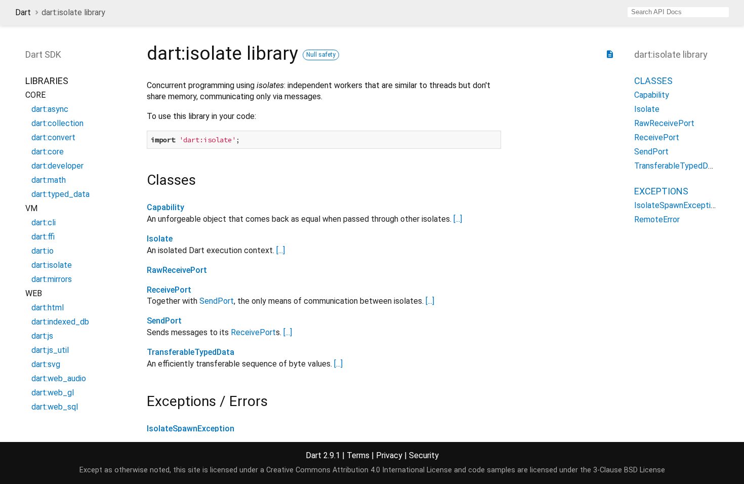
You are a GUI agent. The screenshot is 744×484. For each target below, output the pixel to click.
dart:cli (43, 222)
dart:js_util (50, 350)
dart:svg (45, 364)
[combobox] (678, 12)
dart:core (47, 151)
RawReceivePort (177, 270)
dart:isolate (51, 265)
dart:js (42, 336)
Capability (165, 207)
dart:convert (53, 137)
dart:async (49, 109)
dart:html (47, 307)
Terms (358, 455)
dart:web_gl (52, 392)
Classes (653, 80)
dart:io (42, 251)
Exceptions (661, 191)
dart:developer (57, 166)
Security (424, 455)
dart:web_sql (54, 407)
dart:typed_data (60, 194)
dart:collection (57, 123)
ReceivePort (169, 290)
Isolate (160, 239)
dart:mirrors (51, 279)
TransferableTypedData (190, 352)
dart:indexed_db (60, 322)
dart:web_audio (58, 378)
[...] (457, 219)
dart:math (48, 180)
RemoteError (657, 219)
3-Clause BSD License (629, 470)
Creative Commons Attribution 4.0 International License (359, 470)
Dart (23, 12)
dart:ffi (43, 236)
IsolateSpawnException (190, 428)
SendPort (216, 301)
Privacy (389, 455)
